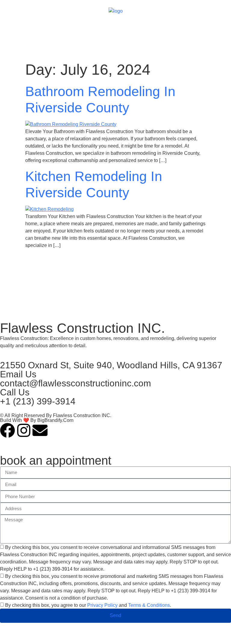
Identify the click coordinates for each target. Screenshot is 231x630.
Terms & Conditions (149, 605)
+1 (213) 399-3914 (37, 401)
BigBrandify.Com (55, 420)
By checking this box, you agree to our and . (88, 605)
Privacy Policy (102, 605)
